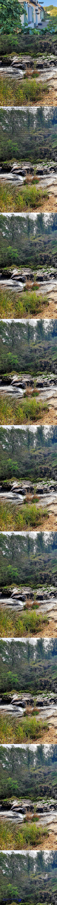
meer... (4, 866)
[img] (28, 17)
